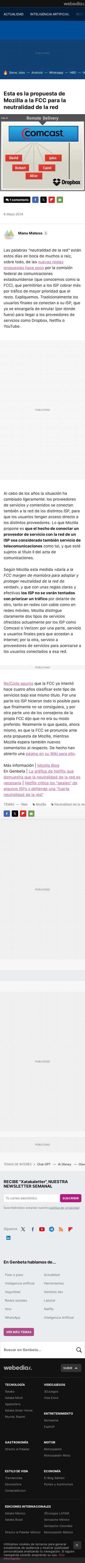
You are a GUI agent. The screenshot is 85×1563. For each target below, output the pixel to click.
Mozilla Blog (48, 765)
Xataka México (15, 1513)
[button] (32, 233)
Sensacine (51, 1420)
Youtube (42, 1228)
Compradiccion (15, 1490)
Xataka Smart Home (19, 1410)
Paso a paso (14, 1275)
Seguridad (12, 1292)
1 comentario (19, 200)
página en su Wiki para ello (50, 753)
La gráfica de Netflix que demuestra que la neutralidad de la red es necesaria (42, 777)
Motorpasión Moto (57, 1455)
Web (24, 804)
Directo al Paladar (17, 1449)
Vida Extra (51, 1398)
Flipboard (52, 200)
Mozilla (41, 804)
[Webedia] (74, 3)
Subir (67, 1368)
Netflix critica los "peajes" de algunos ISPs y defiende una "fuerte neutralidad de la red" (40, 789)
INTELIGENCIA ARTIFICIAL (50, 14)
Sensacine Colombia (58, 1526)
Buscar (79, 1350)
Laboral (49, 1300)
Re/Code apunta (18, 683)
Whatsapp (56, 72)
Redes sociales (16, 1300)
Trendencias (13, 1478)
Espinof (49, 1426)
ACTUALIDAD (14, 14)
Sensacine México (57, 1519)
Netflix (49, 1309)
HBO (73, 72)
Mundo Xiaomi (15, 1416)
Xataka (9, 1391)
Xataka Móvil (14, 1398)
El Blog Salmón (54, 1478)
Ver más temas (19, 1332)
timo (8, 1309)
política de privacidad (64, 1207)
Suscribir (71, 1198)
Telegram (51, 1228)
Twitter (43, 200)
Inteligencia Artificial (59, 1317)
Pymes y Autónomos (58, 1484)
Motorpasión (53, 1449)
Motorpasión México (58, 1532)
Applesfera (12, 1404)
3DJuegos (51, 1391)
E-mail (60, 200)
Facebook (35, 200)
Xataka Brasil (14, 1519)
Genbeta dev (53, 1292)
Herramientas (54, 1283)
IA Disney (65, 1164)
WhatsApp (12, 1317)
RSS (61, 1228)
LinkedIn (8, 1237)
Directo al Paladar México (23, 1532)
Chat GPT (44, 1164)
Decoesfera (13, 1484)
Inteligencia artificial (19, 1283)
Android (37, 72)
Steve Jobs (17, 72)
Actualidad (52, 1275)
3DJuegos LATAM (56, 1513)
